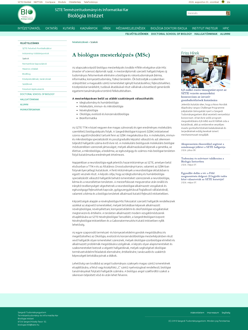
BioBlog (26, 74)
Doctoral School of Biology (171, 33)
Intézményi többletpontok (35, 53)
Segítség (226, 312)
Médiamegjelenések (130, 28)
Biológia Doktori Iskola (169, 28)
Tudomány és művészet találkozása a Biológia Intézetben (202, 160)
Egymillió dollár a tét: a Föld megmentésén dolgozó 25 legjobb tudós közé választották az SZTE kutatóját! (204, 176)
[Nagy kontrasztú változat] (223, 1)
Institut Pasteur (205, 28)
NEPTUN (38, 2)
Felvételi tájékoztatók (33, 89)
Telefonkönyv (91, 2)
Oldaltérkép (75, 2)
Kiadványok (89, 28)
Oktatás (51, 28)
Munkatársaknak (30, 109)
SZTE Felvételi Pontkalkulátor (37, 48)
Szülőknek (27, 84)
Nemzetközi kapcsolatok (34, 64)
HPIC (226, 28)
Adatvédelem (197, 312)
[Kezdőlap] (27, 14)
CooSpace (50, 2)
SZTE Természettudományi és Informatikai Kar (91, 13)
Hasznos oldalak (30, 69)
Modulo (62, 2)
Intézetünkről (29, 28)
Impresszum (213, 312)
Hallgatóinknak (205, 33)
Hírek (107, 28)
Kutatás (69, 28)
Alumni (225, 33)
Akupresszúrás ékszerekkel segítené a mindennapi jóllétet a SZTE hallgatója (203, 145)
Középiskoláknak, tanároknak (36, 79)
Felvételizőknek (137, 33)
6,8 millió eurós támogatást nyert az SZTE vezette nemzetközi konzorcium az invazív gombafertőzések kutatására (204, 95)
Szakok (25, 58)
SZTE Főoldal (24, 2)
